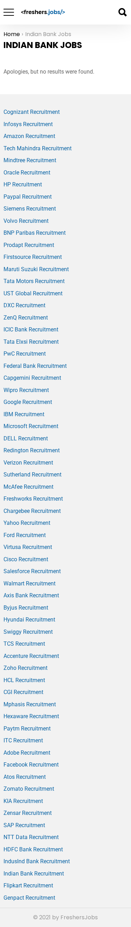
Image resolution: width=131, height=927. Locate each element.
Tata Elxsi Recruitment (31, 341)
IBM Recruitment (23, 414)
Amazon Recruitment (29, 136)
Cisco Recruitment (25, 559)
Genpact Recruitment (29, 897)
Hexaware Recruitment (31, 716)
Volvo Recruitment (26, 221)
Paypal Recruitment (27, 196)
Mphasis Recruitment (29, 704)
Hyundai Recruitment (29, 619)
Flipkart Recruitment (28, 885)
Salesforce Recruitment (32, 571)
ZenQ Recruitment (25, 317)
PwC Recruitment (24, 353)
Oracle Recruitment (26, 172)
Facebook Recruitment (31, 764)
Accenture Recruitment (31, 656)
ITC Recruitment (23, 740)
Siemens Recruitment (29, 208)
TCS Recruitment (24, 643)
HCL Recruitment (24, 680)
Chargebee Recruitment (32, 511)
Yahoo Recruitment (26, 523)
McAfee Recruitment (28, 486)
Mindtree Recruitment (29, 160)
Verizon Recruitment (28, 462)
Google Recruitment (27, 402)
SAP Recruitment (24, 825)
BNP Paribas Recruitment (34, 232)
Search (122, 12)
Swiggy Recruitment (28, 632)
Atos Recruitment (24, 777)
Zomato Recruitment (28, 788)
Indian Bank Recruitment (33, 873)
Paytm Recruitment (27, 728)
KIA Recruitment (23, 801)
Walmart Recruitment (29, 583)
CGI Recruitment (23, 692)
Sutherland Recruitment (32, 474)
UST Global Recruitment (33, 293)
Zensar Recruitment (27, 813)
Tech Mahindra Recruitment (37, 148)
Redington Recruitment (31, 450)
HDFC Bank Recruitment (33, 849)
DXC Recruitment (24, 305)
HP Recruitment (22, 184)
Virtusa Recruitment (27, 547)
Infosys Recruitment (28, 124)
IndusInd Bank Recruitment (36, 861)
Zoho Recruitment (25, 668)
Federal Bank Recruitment (35, 366)
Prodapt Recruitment (28, 245)
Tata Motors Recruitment (34, 281)
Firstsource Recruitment (32, 257)
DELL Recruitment (25, 438)
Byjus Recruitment (25, 607)
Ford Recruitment (24, 535)
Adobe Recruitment (26, 752)
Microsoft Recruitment (30, 426)
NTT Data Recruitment (31, 837)
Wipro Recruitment (26, 390)
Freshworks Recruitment (33, 498)
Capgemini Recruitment (32, 378)
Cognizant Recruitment (31, 112)
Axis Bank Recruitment (31, 595)
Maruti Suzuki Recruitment (36, 269)
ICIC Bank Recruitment (30, 329)
